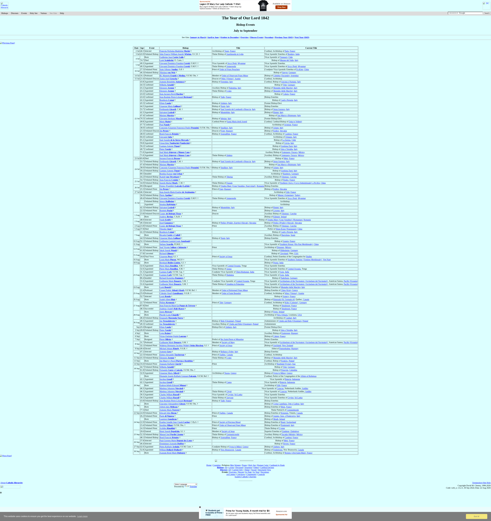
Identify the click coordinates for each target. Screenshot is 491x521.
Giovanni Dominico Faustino (175, 63)
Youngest (248, 467)
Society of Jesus (225, 256)
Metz (286, 158)
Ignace (167, 201)
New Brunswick (227, 450)
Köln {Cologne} (291, 302)
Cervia (286, 143)
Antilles (305, 388)
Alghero (224, 103)
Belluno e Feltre (227, 352)
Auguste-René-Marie (172, 453)
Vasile (165, 220)
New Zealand (287, 345)
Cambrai (288, 134)
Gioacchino (175, 143)
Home (208, 465)
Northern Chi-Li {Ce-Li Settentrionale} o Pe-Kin (300, 183)
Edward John (168, 413)
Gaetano (165, 272)
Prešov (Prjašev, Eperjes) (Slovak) (234, 223)
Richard (167, 253)
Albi (287, 192)
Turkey (297, 195)
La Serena (286, 140)
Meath (275, 419)
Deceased (239, 467)
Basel (283, 422)
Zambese (285, 431)
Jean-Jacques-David (171, 94)
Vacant (253, 470)
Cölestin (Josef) (171, 293)
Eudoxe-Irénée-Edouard (173, 385)
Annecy (286, 296)
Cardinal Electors (267, 467)
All (226, 467)
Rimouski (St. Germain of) (284, 299)
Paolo (167, 416)
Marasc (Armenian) (286, 195)
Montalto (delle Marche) (283, 88)
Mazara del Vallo (287, 60)
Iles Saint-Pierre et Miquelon (232, 339)
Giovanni (166, 137)
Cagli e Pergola (287, 100)
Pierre (166, 195)
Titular (247, 470)
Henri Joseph (170, 431)
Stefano (166, 244)
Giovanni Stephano (171, 118)
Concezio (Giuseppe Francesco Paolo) (179, 128)
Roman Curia (262, 465)
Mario (165, 122)
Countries (217, 465)
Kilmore (276, 217)
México (301, 152)
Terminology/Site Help (481, 483)
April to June (213, 37)
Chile (290, 57)
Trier (285, 85)
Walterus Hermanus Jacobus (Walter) (181, 345)
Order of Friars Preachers (229, 69)
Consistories (251, 474)
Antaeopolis (231, 66)
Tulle (223, 97)
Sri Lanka (238, 394)
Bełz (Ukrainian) (227, 321)
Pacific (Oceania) (351, 281)
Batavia (288, 379)
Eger (223, 131)
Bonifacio (167, 100)
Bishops (4, 13)
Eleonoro (167, 88)
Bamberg (286, 174)
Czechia (293, 177)
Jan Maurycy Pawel (176, 361)
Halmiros (230, 275)
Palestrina (233, 88)
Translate (193, 486)
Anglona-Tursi (287, 146)
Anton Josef (168, 79)
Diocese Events (256, 37)
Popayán (284, 370)
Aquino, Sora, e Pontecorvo (284, 416)
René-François (169, 134)
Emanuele (171, 318)
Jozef (166, 223)
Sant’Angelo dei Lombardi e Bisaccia (236, 109)
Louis (165, 296)
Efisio (165, 103)
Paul (165, 125)
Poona (275, 263)
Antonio (165, 352)
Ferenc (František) (175, 186)
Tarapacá (283, 57)
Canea (229, 382)
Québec (222, 355)
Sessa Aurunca (279, 109)
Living (231, 467)
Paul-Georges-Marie (176, 440)
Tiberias (229, 177)
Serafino (166, 425)
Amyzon (229, 398)
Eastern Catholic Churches (245, 477)
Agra (282, 272)
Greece (295, 290)
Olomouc (285, 177)
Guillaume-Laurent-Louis (175, 241)
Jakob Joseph (168, 250)
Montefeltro (225, 112)
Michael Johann (169, 348)
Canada (306, 299)
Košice (276, 131)
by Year (256, 472)
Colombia (293, 370)
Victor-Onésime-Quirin (173, 336)
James (166, 312)
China (306, 69)
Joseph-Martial (169, 183)
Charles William (169, 394)
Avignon (287, 125)
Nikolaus (167, 72)
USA (296, 253)
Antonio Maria (169, 410)
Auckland (277, 345)
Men (232, 465)
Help (62, 13)
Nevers (286, 444)
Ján (164, 131)
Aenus (229, 269)
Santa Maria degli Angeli (237, 122)
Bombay (291, 54)
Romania (260, 186)
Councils (261, 474)
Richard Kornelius (171, 278)
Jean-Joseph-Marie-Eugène (177, 192)
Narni (223, 106)
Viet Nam (327, 260)
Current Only (237, 470)
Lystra (228, 91)
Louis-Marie (168, 260)
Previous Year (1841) (284, 37)
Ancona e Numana (288, 82)
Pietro (165, 149)
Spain (293, 235)
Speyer (285, 72)
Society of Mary (228, 342)
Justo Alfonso (169, 69)
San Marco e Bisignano (286, 115)
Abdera (229, 155)
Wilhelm (167, 85)
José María (175, 152)
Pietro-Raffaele (169, 447)
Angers (286, 241)
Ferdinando (168, 109)
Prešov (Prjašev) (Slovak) (283, 223)
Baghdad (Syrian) (284, 364)
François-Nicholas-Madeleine (175, 51)
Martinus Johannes (171, 388)
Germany (292, 72)
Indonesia (296, 379)
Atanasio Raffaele (170, 364)
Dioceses (14, 13)
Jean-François (169, 180)
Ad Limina (230, 474)
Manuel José (171, 434)
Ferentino (224, 82)
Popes (244, 465)
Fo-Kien (299, 69)
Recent (241, 472)
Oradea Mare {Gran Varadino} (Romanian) (285, 220)
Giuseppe (166, 256)
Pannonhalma (284, 348)
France (233, 51)
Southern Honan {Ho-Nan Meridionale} (296, 244)
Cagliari (289, 318)
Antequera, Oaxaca (289, 152)
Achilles (167, 428)
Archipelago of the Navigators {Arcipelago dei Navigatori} (304, 281)
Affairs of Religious (308, 376)
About (11, 483)
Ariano (276, 128)
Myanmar (242, 63)
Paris (287, 51)
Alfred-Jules (169, 407)
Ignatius (168, 204)
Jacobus (166, 379)
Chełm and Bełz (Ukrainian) (290, 321)
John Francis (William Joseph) (175, 54)
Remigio (166, 210)
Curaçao (280, 388)
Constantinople (293, 410)
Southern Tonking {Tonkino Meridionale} (305, 260)
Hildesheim (284, 250)
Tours (226, 51)
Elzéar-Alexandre (172, 355)
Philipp (167, 302)
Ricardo (170, 235)
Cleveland (284, 253)
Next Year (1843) (302, 37)
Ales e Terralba (287, 149)
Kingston (284, 413)
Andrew (166, 217)
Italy (296, 60)
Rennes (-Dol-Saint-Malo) (295, 453)
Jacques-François (170, 158)
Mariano (167, 115)
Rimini (276, 112)
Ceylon (230, 394)
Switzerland (291, 422)
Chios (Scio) (286, 290)
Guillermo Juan (172, 57)
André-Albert (167, 299)
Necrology (269, 37)
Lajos (165, 333)
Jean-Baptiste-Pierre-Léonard (176, 97)
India (297, 54)
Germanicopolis (232, 434)
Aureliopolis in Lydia (234, 54)
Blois (283, 407)
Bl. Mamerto (172, 76)
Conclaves (241, 474)
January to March (198, 37)
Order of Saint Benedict (231, 293)
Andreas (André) (172, 309)
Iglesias (224, 118)
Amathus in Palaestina (235, 284)
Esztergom (285, 333)
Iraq (293, 364)
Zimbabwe (294, 431)
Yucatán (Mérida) (288, 434)
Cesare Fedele (172, 290)
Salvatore (167, 112)
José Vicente (173, 247)
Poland (238, 321)
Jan (167, 321)
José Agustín (174, 140)
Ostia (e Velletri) (295, 122)
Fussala (229, 183)
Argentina (295, 76)
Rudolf (169, 177)
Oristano (288, 137)
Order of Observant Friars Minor (235, 76)
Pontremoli (285, 425)
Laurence (168, 419)
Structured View (264, 470)
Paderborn (285, 278)
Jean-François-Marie (177, 306)
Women (237, 465)
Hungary (229, 131)
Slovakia (283, 131)
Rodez (285, 180)
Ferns (275, 312)
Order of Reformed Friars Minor (235, 290)
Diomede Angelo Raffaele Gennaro (178, 376)
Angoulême (225, 134)
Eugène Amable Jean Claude (175, 422)
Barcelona (285, 235)
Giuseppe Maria (170, 106)
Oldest (256, 467)
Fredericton (277, 450)
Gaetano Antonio (170, 146)
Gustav (170, 214)
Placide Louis (169, 315)
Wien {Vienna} (227, 79)
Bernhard (170, 263)
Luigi (166, 60)
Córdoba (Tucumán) (281, 76)
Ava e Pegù (232, 63)
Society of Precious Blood (230, 422)
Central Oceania (234, 266)
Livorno (276, 210)
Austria (238, 79)
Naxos (227, 373)
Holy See (33, 13)
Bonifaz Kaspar (171, 174)
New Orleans (282, 315)
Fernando (171, 370)
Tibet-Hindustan (242, 272)
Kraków (284, 361)
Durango (280, 247)
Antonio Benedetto (172, 82)
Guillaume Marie (170, 281)
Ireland (284, 217)
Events (24, 13)
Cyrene (282, 428)
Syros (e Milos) (279, 373)
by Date (248, 472)
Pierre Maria (169, 266)
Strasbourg (286, 306)
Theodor (165, 229)
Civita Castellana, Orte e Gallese (286, 404)
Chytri (229, 391)
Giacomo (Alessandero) (172, 404)
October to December (229, 37)
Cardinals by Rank (277, 465)
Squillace (224, 128)
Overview (244, 37)
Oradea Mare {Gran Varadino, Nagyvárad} (238, 186)
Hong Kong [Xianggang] (286, 229)
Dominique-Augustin (172, 444)
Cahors (286, 94)
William (171, 450)
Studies (309, 256)
